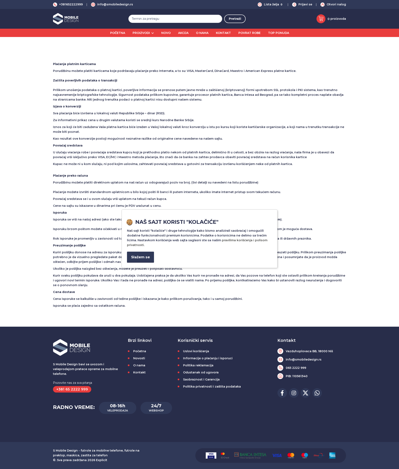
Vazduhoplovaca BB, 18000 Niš (309, 351)
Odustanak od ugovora (201, 372)
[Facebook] (282, 393)
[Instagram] (294, 393)
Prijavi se (305, 4)
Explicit (101, 460)
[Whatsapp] (317, 393)
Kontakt (223, 33)
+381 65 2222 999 (72, 389)
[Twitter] (305, 393)
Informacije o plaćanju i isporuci (208, 358)
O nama (202, 33)
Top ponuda (278, 33)
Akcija (183, 33)
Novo (166, 33)
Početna (117, 33)
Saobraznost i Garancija (201, 379)
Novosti (139, 358)
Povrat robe (249, 33)
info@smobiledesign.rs (115, 4)
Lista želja (273, 4)
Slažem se (140, 257)
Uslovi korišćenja (196, 351)
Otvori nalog (336, 4)
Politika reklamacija (198, 365)
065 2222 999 (296, 368)
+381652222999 (71, 4)
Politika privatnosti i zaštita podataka (212, 386)
